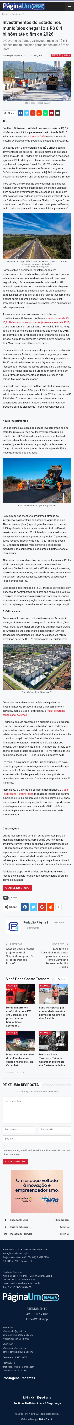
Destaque (56, 55)
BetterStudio (46, 1419)
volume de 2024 (37, 136)
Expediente (44, 1397)
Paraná (67, 55)
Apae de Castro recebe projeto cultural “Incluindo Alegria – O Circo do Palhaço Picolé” (20, 956)
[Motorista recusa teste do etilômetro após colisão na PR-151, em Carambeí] (20, 1041)
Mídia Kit (28, 1397)
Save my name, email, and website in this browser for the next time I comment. (37, 1152)
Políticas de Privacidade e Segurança (37, 1403)
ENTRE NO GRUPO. (18, 887)
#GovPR (14, 898)
